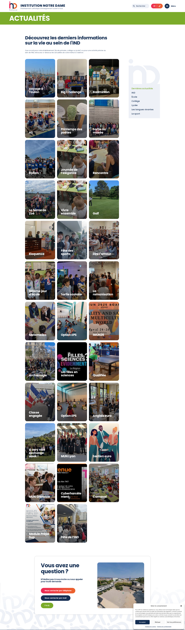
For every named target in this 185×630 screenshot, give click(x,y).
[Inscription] (159, 6)
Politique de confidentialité (164, 626)
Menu (173, 6)
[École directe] (154, 6)
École (134, 96)
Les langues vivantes (142, 109)
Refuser (157, 622)
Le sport (136, 113)
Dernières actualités (142, 88)
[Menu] (167, 6)
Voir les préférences (174, 622)
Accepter (142, 622)
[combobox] (140, 6)
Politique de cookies (150, 626)
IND (133, 92)
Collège (136, 101)
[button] (181, 606)
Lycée (135, 105)
